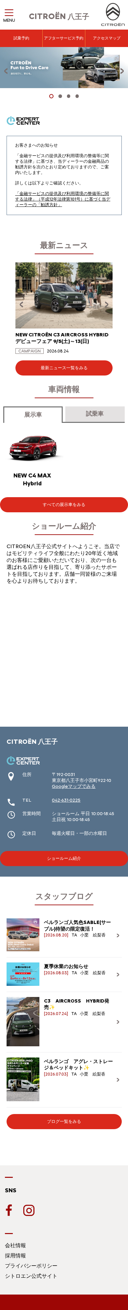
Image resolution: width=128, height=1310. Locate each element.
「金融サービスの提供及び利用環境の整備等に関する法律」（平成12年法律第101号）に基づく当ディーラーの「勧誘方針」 (62, 199)
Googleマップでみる (74, 786)
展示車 (33, 414)
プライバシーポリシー (31, 1266)
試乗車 (95, 413)
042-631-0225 (66, 800)
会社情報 (15, 1245)
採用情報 (15, 1255)
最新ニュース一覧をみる (64, 367)
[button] (51, 96)
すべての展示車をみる (64, 504)
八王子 (59, 16)
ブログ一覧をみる (64, 1121)
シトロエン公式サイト (31, 1276)
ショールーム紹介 (64, 858)
